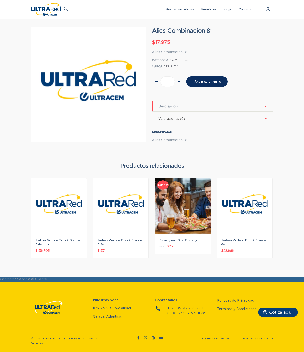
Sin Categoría (179, 60)
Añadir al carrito (207, 81)
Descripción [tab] (168, 106)
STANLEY (171, 66)
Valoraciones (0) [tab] (171, 119)
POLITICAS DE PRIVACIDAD (219, 338)
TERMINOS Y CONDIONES (256, 338)
